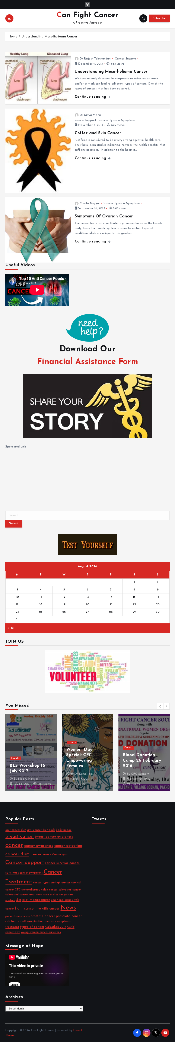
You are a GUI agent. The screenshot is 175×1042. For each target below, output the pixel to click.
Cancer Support (125, 58)
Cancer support (24, 862)
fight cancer (25, 908)
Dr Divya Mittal (90, 115)
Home (13, 36)
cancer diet (17, 854)
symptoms (64, 921)
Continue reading (91, 97)
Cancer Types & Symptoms (117, 120)
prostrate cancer (69, 916)
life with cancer (48, 908)
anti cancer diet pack (41, 830)
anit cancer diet (15, 830)
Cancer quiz (60, 854)
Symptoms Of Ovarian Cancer (104, 216)
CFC (17, 889)
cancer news (40, 854)
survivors (50, 921)
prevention (12, 916)
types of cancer (32, 927)
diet (19, 900)
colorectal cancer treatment (23, 894)
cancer (14, 845)
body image (63, 830)
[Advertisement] (37, 476)
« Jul (11, 628)
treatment (12, 927)
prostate (25, 916)
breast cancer (19, 836)
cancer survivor (56, 863)
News (68, 908)
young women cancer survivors (41, 932)
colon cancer (49, 889)
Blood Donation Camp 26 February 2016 (142, 760)
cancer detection (68, 846)
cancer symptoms (31, 872)
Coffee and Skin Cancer (98, 133)
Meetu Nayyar (90, 203)
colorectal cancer (69, 889)
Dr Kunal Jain (83, 774)
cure (46, 894)
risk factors (13, 921)
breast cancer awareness (54, 836)
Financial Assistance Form (87, 362)
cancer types (41, 882)
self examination (32, 921)
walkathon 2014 (55, 927)
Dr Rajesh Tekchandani (95, 58)
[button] (160, 706)
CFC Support (140, 774)
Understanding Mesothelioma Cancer (49, 36)
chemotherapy (30, 889)
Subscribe (159, 18)
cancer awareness (38, 846)
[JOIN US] (87, 671)
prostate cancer (43, 916)
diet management (36, 900)
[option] (31, 752)
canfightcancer (60, 882)
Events (15, 758)
